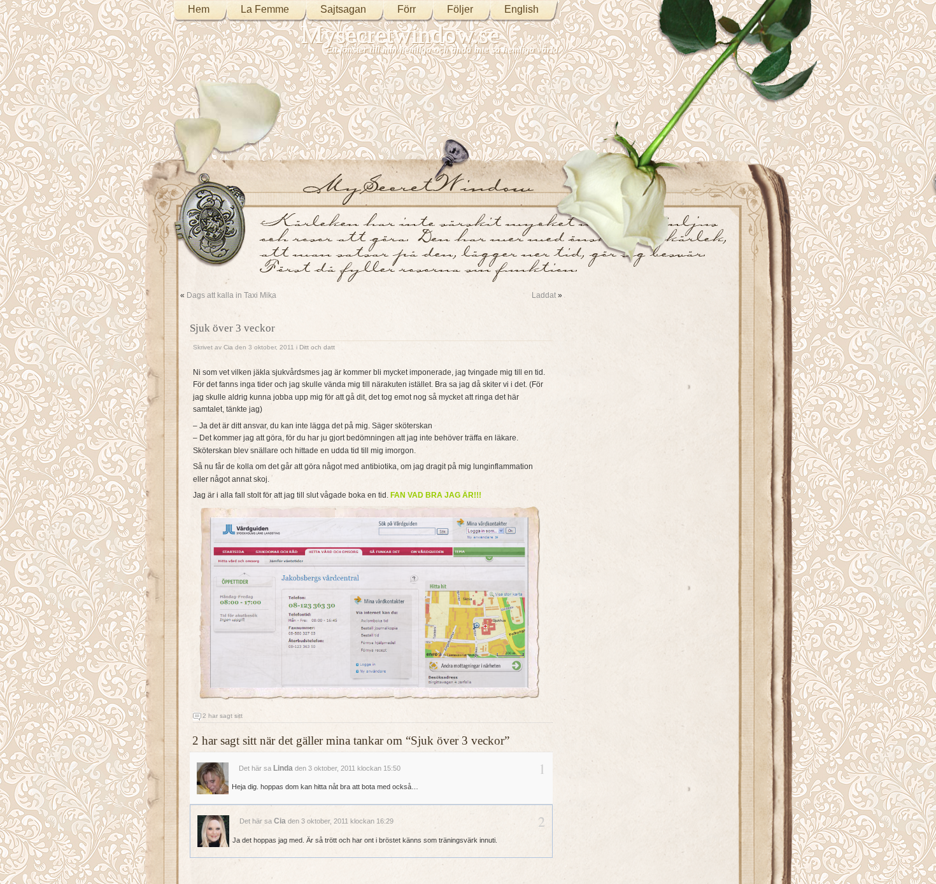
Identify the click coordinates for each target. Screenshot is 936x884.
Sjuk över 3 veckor (232, 328)
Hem (198, 9)
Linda (283, 768)
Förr (406, 9)
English (521, 9)
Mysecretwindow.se (400, 34)
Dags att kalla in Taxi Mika (231, 295)
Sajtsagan (343, 9)
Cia (228, 347)
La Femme (265, 9)
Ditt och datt (317, 347)
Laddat (544, 295)
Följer (460, 9)
